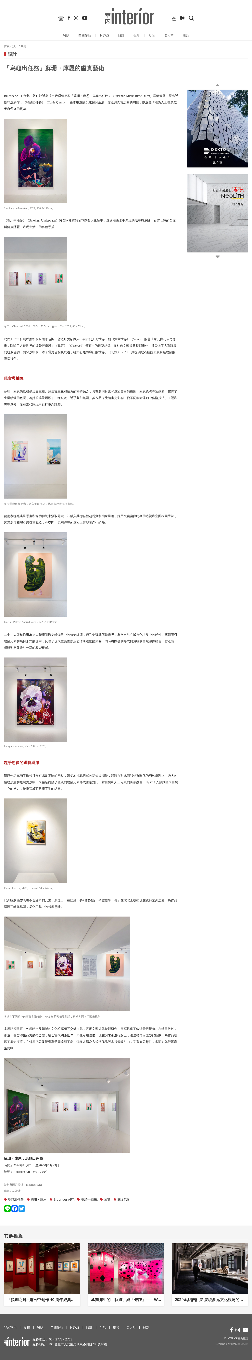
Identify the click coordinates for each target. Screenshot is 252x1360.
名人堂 (169, 35)
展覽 (107, 1199)
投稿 (27, 1327)
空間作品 (84, 35)
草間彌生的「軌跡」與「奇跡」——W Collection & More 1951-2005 (126, 1299)
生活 (136, 35)
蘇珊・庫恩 (38, 1199)
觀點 (186, 35)
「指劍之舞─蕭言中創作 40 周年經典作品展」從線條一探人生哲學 (42, 1299)
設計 (121, 35)
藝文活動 (124, 1199)
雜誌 (66, 35)
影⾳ (152, 35)
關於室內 (10, 1327)
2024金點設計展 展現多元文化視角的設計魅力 (210, 1299)
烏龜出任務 (16, 1199)
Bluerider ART (64, 1199)
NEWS (104, 35)
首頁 (6, 46)
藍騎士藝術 (89, 1199)
